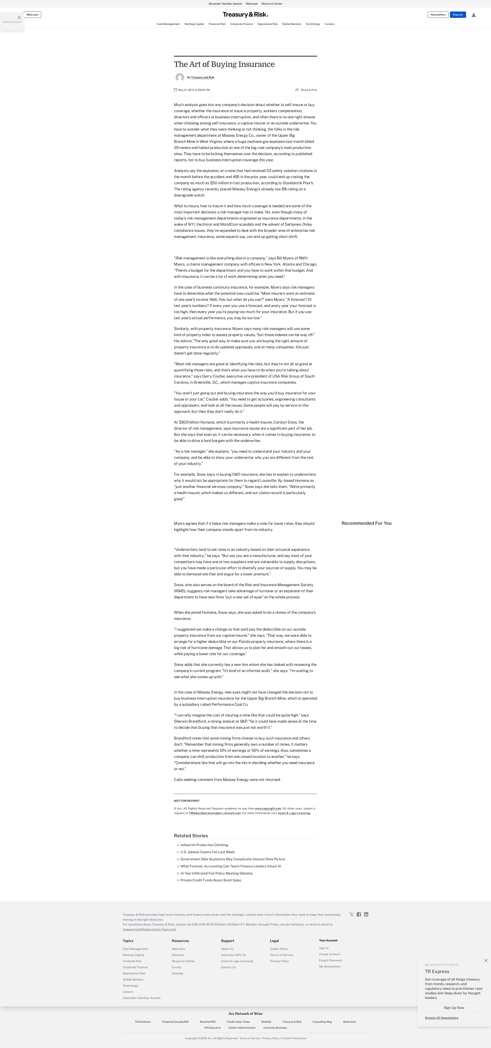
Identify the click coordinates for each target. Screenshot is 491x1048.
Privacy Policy (279, 961)
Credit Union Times (238, 1021)
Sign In (324, 948)
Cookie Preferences (294, 1038)
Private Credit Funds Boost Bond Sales (210, 880)
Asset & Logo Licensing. (294, 813)
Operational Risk (134, 973)
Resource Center (272, 3)
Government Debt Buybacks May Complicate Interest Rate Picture (232, 859)
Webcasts (252, 3)
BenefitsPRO (208, 1021)
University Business (275, 1027)
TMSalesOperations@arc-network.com (215, 813)
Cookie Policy (279, 948)
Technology (130, 985)
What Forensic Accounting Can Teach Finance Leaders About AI (230, 866)
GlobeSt (266, 1021)
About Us (227, 948)
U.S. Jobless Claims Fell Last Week (207, 852)
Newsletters (438, 14)
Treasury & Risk (292, 1021)
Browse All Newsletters (441, 1018)
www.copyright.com (268, 808)
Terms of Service (281, 955)
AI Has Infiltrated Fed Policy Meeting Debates (216, 873)
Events (176, 967)
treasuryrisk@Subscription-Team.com (149, 929)
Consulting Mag (322, 1021)
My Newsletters (330, 966)
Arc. (210, 1038)
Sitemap (177, 973)
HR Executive (212, 1027)
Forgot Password (330, 960)
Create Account (329, 954)
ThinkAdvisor (143, 1021)
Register (458, 14)
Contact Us (228, 967)
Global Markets (133, 979)
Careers (128, 991)
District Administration (242, 1027)
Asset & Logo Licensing (237, 961)
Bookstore (349, 1021)
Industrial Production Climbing (204, 845)
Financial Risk (132, 961)
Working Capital (133, 955)
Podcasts (178, 955)
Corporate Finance (135, 967)
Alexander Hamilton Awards (225, 3)
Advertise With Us (233, 955)
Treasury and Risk (202, 77)
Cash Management (135, 948)
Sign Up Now (454, 1008)
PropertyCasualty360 (175, 1021)
